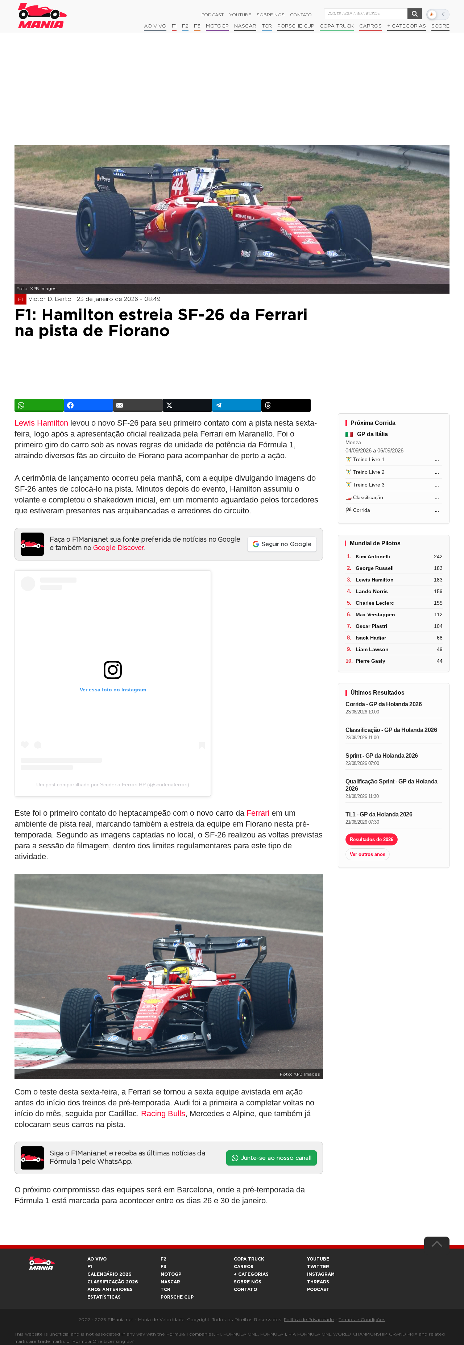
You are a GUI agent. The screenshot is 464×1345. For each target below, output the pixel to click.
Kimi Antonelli (373, 556)
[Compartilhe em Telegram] (236, 405)
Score (440, 26)
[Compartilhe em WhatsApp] (39, 405)
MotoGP (217, 26)
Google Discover (118, 548)
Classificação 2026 (112, 1282)
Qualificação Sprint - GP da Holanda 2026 (391, 785)
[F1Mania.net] (42, 15)
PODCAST (318, 1289)
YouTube (240, 15)
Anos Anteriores (110, 1289)
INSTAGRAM (321, 1274)
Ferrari (257, 813)
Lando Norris (372, 591)
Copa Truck (337, 26)
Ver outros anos (367, 854)
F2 (185, 26)
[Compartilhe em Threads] (286, 405)
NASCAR (245, 26)
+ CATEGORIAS (406, 26)
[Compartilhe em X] (187, 405)
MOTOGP (171, 1274)
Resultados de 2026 (371, 839)
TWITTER (318, 1267)
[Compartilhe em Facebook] (88, 405)
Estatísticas (104, 1297)
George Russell (375, 568)
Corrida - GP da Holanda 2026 (383, 704)
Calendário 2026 (109, 1274)
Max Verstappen (375, 614)
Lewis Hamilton (41, 422)
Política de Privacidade (309, 1319)
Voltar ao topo (437, 1246)
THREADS (318, 1282)
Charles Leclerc (375, 603)
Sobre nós (271, 15)
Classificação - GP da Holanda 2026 (391, 730)
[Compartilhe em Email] (137, 405)
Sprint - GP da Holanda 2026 (381, 756)
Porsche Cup (295, 26)
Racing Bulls (163, 1113)
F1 (174, 26)
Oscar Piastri (371, 626)
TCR (267, 26)
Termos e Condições (362, 1319)
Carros (370, 26)
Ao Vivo (155, 26)
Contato (301, 15)
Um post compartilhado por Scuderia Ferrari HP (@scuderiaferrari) (112, 784)
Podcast (213, 15)
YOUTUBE (318, 1259)
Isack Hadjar (371, 638)
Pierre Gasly (370, 661)
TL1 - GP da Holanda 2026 (378, 814)
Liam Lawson (372, 649)
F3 (197, 26)
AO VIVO (97, 1259)
